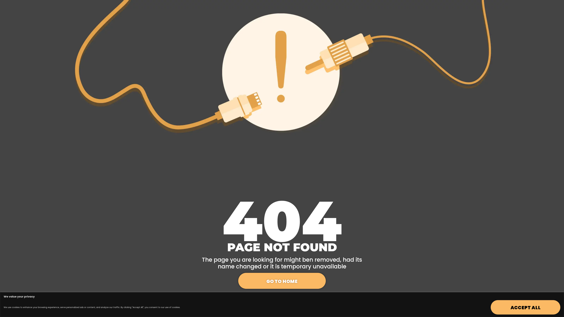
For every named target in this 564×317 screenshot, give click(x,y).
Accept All (526, 307)
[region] (282, 304)
